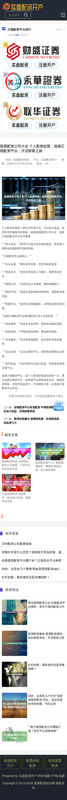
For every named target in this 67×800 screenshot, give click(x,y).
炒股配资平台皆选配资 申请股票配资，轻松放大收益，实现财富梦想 (33, 409)
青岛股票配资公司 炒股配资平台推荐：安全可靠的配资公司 (46, 604)
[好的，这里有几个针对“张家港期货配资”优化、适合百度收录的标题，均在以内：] (14, 705)
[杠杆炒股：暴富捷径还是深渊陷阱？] (14, 674)
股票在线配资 (32, 763)
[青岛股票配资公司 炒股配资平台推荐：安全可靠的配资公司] (14, 612)
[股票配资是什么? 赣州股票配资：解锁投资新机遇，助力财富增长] (49, 451)
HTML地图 (58, 776)
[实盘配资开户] (22, 6)
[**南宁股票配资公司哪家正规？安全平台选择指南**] (14, 736)
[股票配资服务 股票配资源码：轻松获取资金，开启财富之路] (14, 643)
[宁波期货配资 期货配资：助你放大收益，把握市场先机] (16, 482)
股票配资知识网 (44, 783)
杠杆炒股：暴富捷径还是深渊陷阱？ (26, 577)
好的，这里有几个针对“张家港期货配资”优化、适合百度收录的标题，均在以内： (45, 699)
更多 (59, 29)
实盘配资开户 (10, 763)
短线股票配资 (55, 763)
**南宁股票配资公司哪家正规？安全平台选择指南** (44, 729)
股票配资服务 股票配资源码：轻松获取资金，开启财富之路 (46, 635)
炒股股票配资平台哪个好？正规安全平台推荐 (31, 560)
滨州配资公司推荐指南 (17, 543)
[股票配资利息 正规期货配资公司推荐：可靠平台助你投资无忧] (16, 450)
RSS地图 (44, 776)
